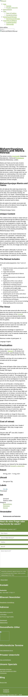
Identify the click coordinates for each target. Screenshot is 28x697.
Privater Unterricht (12, 8)
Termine (8, 6)
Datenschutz (4, 575)
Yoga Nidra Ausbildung (10, 20)
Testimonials (10, 24)
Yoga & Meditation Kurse (6, 650)
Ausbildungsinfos (11, 22)
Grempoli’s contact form (17, 466)
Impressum (3, 620)
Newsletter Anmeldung (7, 602)
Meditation (6, 506)
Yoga (4, 4)
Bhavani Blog (3, 682)
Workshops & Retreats (10, 17)
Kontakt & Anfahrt (11, 15)
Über (4, 11)
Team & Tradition (11, 13)
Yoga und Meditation (5, 660)
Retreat (5, 508)
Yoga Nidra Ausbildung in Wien (8, 671)
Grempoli (20, 314)
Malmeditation (7, 9)
